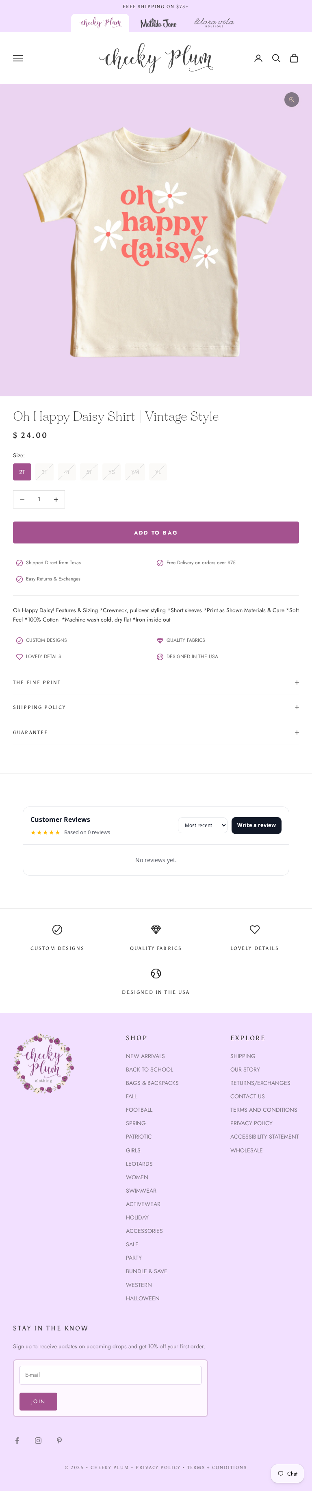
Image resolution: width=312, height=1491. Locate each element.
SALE (132, 1244)
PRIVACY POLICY (158, 1467)
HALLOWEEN (143, 1298)
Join (38, 1401)
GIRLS (133, 1150)
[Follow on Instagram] (38, 1441)
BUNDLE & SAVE (146, 1271)
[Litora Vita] (214, 23)
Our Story (245, 1069)
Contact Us (247, 1096)
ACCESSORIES (144, 1231)
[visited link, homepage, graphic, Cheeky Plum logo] (100, 23)
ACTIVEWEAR (143, 1204)
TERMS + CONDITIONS (217, 1467)
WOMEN (137, 1177)
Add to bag (156, 533)
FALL (131, 1096)
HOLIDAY (137, 1217)
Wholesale (246, 1150)
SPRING (136, 1123)
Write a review (256, 825)
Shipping (243, 1056)
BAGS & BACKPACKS (152, 1083)
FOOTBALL (139, 1110)
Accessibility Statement (264, 1136)
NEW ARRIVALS (145, 1056)
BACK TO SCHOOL (149, 1069)
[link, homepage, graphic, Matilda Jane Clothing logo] (158, 23)
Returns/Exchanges (260, 1083)
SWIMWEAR (141, 1191)
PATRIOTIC (139, 1136)
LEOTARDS (139, 1164)
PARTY (134, 1258)
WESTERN (139, 1285)
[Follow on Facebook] (17, 1441)
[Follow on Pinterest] (59, 1441)
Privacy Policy (251, 1123)
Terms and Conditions (263, 1110)
